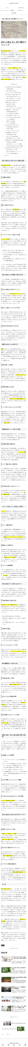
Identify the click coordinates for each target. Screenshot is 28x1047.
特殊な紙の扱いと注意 (11, 134)
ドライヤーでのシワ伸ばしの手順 (14, 92)
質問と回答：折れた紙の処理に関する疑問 (14, 140)
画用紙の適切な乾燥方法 (12, 111)
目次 (12, 84)
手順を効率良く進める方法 (12, 126)
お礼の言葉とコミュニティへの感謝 (14, 144)
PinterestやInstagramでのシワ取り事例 (15, 145)
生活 (3, 945)
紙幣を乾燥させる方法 (11, 106)
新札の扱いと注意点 (11, 104)
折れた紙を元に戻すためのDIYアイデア (14, 147)
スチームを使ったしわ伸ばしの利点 (13, 117)
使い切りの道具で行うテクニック (14, 151)
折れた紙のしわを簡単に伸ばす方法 (13, 94)
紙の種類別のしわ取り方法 (11, 132)
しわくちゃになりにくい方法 (13, 130)
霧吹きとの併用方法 (11, 121)
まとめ (7, 155)
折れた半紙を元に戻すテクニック (14, 96)
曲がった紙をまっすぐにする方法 (14, 98)
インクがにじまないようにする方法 (14, 107)
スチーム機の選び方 (11, 119)
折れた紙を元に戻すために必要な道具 (13, 87)
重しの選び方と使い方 (11, 90)
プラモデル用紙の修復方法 (12, 153)
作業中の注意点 (10, 128)
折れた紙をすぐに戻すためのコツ (12, 125)
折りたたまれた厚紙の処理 (12, 136)
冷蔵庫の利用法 (10, 88)
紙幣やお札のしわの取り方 (11, 102)
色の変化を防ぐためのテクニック (14, 115)
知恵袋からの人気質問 (11, 142)
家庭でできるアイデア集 (12, 149)
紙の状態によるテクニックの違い (14, 138)
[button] (25, 510)
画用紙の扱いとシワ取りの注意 (12, 109)
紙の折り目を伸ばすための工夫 (13, 100)
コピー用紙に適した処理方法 (13, 113)
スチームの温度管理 (11, 123)
